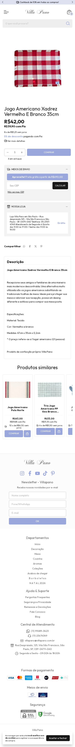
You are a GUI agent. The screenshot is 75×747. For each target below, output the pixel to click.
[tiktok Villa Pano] (45, 473)
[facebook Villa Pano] (30, 473)
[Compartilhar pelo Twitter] (35, 246)
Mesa (37, 553)
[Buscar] (68, 23)
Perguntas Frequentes (37, 597)
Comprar (14, 433)
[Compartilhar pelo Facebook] (29, 246)
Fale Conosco (37, 611)
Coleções (37, 568)
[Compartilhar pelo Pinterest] (41, 246)
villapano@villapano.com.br (40, 640)
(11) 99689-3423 (40, 631)
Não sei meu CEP (16, 192)
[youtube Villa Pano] (37, 473)
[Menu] (7, 12)
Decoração (37, 549)
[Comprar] (27, 433)
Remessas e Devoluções (37, 607)
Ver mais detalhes (16, 141)
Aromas (37, 563)
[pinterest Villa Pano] (53, 473)
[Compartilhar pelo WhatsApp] (24, 246)
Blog (37, 616)
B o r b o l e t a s (37, 578)
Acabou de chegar (38, 573)
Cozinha (37, 558)
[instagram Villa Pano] (22, 473)
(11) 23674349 (39, 635)
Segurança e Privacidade (37, 602)
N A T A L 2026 (37, 583)
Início (37, 544)
